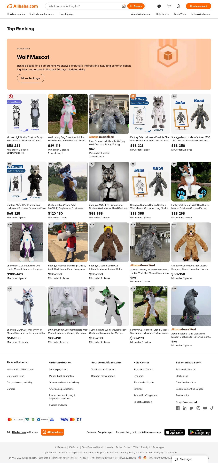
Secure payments (58, 369)
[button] (124, 6)
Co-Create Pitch (15, 376)
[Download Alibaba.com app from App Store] (174, 432)
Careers (11, 388)
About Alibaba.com (17, 362)
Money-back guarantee (61, 376)
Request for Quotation (103, 376)
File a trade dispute (144, 382)
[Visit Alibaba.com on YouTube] (205, 408)
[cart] (169, 6)
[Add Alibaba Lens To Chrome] (52, 432)
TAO (135, 447)
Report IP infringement (146, 395)
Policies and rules (58, 405)
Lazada (109, 447)
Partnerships (182, 395)
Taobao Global (123, 447)
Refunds (138, 388)
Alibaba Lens (19, 432)
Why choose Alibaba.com (20, 369)
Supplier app (105, 432)
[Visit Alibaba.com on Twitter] (191, 408)
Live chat (138, 376)
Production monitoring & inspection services (62, 397)
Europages (158, 447)
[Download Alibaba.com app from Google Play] (199, 432)
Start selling (182, 376)
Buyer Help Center (143, 369)
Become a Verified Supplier (190, 388)
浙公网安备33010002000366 (165, 458)
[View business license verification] (139, 458)
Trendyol (145, 447)
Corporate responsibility (19, 382)
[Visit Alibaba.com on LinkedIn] (185, 408)
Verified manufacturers (103, 369)
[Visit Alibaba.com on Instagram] (198, 408)
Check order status (186, 382)
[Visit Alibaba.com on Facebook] (178, 408)
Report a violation (143, 401)
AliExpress (60, 447)
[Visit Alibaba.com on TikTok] (212, 408)
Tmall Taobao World (92, 447)
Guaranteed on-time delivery (64, 382)
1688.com (74, 447)
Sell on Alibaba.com (186, 369)
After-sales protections (61, 388)
